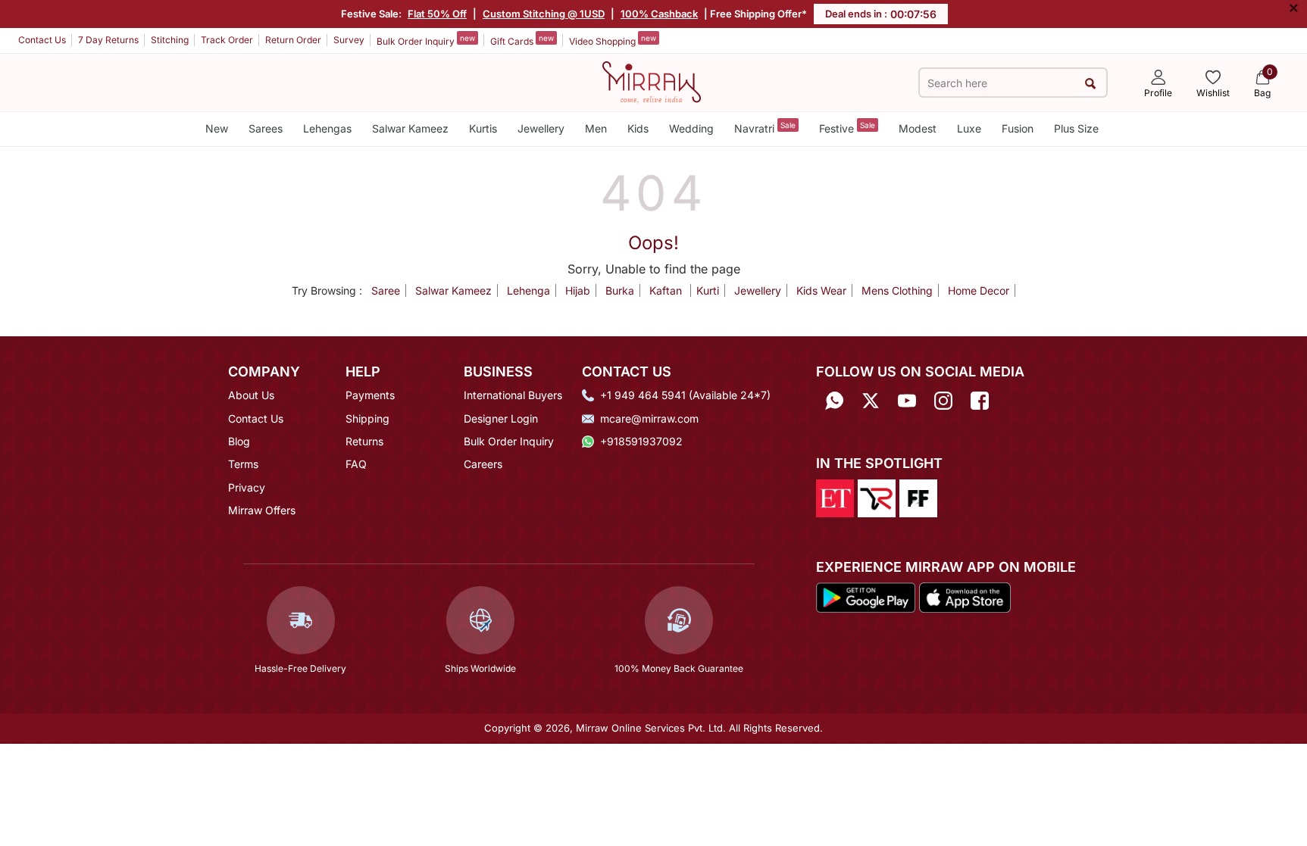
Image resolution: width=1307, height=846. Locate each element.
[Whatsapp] (834, 400)
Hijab (577, 290)
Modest (917, 128)
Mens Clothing (897, 290)
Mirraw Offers (261, 510)
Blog (239, 441)
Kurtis (483, 128)
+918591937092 (641, 441)
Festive (847, 127)
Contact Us (42, 39)
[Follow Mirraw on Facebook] (979, 400)
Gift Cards (522, 40)
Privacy (246, 487)
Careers (483, 463)
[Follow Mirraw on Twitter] (870, 400)
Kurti (707, 290)
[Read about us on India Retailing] (877, 496)
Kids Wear (821, 290)
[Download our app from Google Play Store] (866, 596)
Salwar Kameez (410, 128)
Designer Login (501, 418)
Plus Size (1076, 128)
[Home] (651, 81)
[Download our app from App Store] (964, 596)
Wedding (691, 128)
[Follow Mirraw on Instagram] (943, 400)
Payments (370, 395)
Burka (619, 290)
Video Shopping (612, 40)
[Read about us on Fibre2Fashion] (918, 496)
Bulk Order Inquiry (426, 40)
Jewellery (540, 128)
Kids (638, 128)
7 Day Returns (108, 39)
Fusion (1017, 128)
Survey (348, 39)
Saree (385, 290)
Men (596, 128)
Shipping (367, 418)
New (216, 128)
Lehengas (327, 128)
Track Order (227, 39)
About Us (251, 395)
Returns (364, 441)
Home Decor (978, 290)
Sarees (266, 128)
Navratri (765, 127)
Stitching (170, 39)
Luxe (969, 128)
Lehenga (528, 290)
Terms (243, 463)
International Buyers (513, 395)
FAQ (356, 463)
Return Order (293, 39)
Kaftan (667, 290)
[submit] (1090, 83)
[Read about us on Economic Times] (835, 496)
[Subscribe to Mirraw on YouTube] (907, 400)
